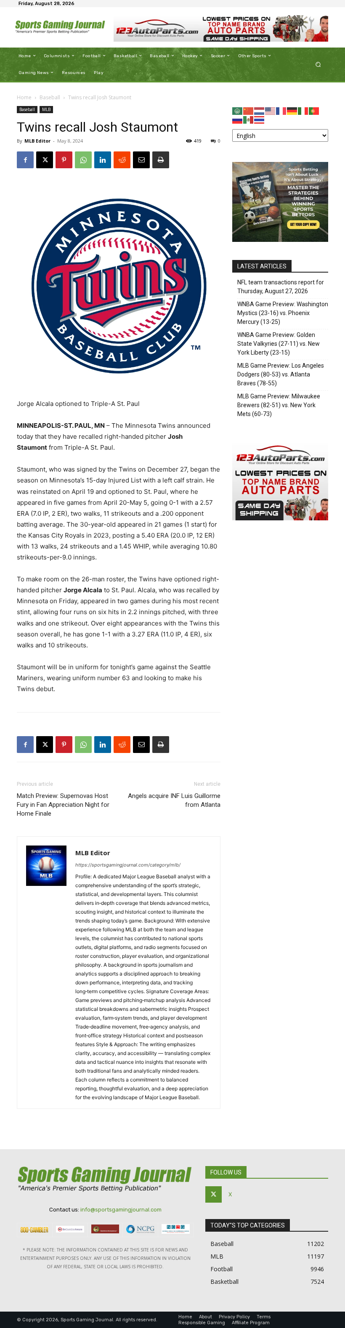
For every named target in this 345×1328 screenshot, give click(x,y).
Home (24, 97)
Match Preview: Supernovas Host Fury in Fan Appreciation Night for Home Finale (63, 804)
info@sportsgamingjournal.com (121, 1209)
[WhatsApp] (83, 159)
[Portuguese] (314, 110)
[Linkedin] (102, 159)
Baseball (50, 97)
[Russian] (237, 119)
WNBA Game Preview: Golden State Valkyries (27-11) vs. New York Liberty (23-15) (278, 343)
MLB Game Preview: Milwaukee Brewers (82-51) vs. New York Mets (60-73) (278, 405)
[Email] (141, 159)
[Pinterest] (64, 159)
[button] (318, 64)
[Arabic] (237, 110)
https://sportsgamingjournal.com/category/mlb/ (127, 865)
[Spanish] (248, 119)
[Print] (160, 159)
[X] (44, 159)
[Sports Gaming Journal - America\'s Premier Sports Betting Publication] (60, 27)
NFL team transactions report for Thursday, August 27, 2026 (280, 286)
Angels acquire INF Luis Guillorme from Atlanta (174, 800)
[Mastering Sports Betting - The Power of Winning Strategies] (280, 240)
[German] (292, 110)
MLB (46, 109)
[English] (270, 110)
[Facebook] (25, 159)
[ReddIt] (122, 159)
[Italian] (303, 110)
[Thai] (259, 119)
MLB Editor (37, 141)
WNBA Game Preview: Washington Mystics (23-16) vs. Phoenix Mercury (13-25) (282, 313)
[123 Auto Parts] (221, 28)
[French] (281, 110)
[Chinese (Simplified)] (248, 110)
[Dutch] (259, 110)
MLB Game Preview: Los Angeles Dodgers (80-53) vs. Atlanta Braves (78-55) (280, 374)
